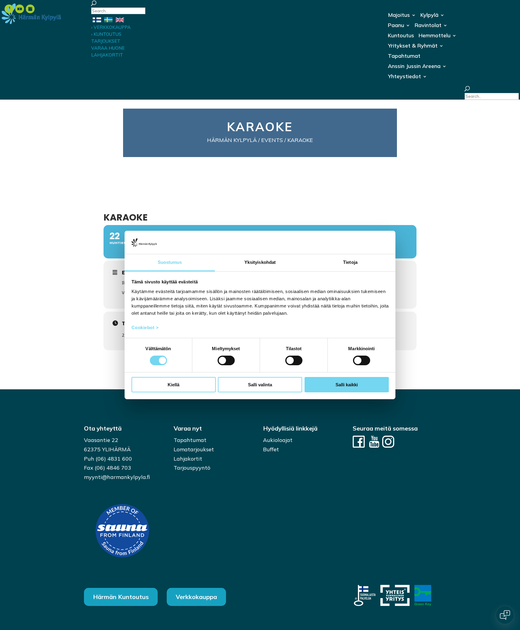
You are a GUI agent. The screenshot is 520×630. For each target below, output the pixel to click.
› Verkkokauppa (111, 27)
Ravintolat (428, 26)
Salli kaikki (347, 384)
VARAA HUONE (108, 48)
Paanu (396, 26)
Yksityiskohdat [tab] (260, 262)
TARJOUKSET (105, 41)
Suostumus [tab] (170, 262)
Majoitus (399, 15)
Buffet (271, 449)
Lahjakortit (188, 458)
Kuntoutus (401, 36)
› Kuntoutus (106, 34)
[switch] (226, 360)
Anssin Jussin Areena (414, 66)
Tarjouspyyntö (192, 467)
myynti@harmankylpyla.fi (117, 477)
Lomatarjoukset (194, 449)
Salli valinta (260, 384)
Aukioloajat (277, 440)
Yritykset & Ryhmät (413, 46)
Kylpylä (429, 15)
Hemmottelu (434, 36)
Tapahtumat (404, 56)
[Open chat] (505, 615)
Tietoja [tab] (350, 262)
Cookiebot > (145, 327)
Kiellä (173, 384)
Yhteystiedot (404, 77)
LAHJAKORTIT (107, 55)
